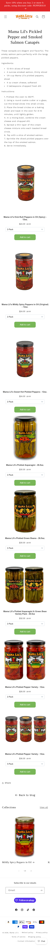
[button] (5, 17)
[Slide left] (19, 871)
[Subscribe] (41, 890)
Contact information (26, 941)
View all (44, 807)
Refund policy (27, 932)
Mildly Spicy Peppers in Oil (17, 862)
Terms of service (18, 937)
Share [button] (8, 783)
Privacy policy (42, 932)
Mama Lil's (14, 933)
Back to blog (27, 795)
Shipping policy (34, 937)
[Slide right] (31, 871)
